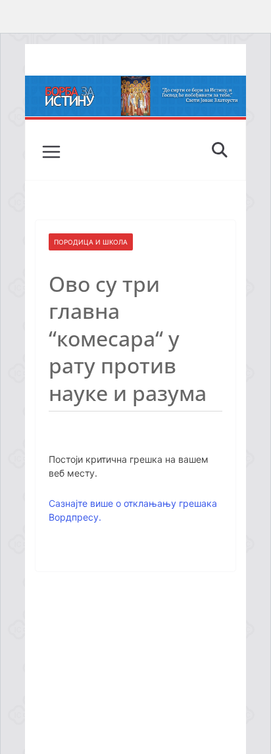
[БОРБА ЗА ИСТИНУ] (135, 84)
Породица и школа (91, 242)
